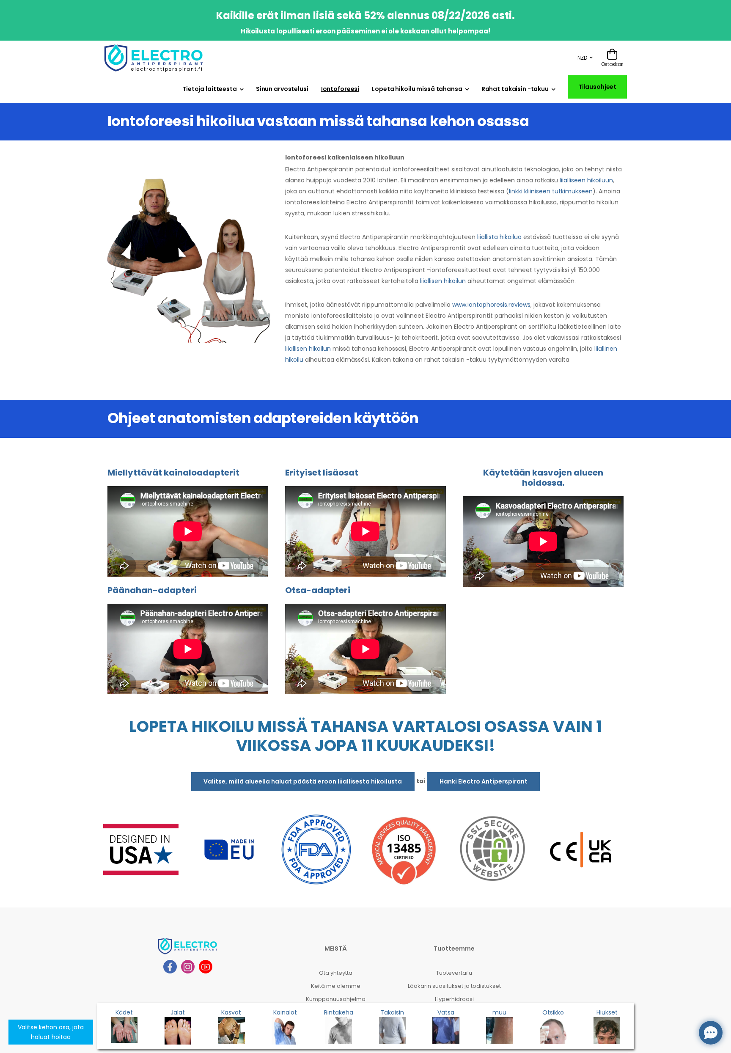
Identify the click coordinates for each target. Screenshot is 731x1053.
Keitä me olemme (335, 986)
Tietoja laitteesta (209, 89)
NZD (582, 57)
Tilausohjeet (597, 86)
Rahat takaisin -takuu (515, 89)
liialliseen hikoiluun (586, 180)
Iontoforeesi (340, 89)
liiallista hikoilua (499, 237)
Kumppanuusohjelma (336, 999)
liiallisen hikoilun (443, 281)
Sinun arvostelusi (282, 89)
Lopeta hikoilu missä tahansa (417, 89)
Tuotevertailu (454, 973)
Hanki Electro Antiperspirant (484, 781)
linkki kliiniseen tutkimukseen (551, 191)
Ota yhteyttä (335, 973)
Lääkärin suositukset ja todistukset (454, 986)
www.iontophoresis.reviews (491, 304)
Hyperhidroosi (454, 999)
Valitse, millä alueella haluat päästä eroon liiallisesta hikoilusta (302, 781)
